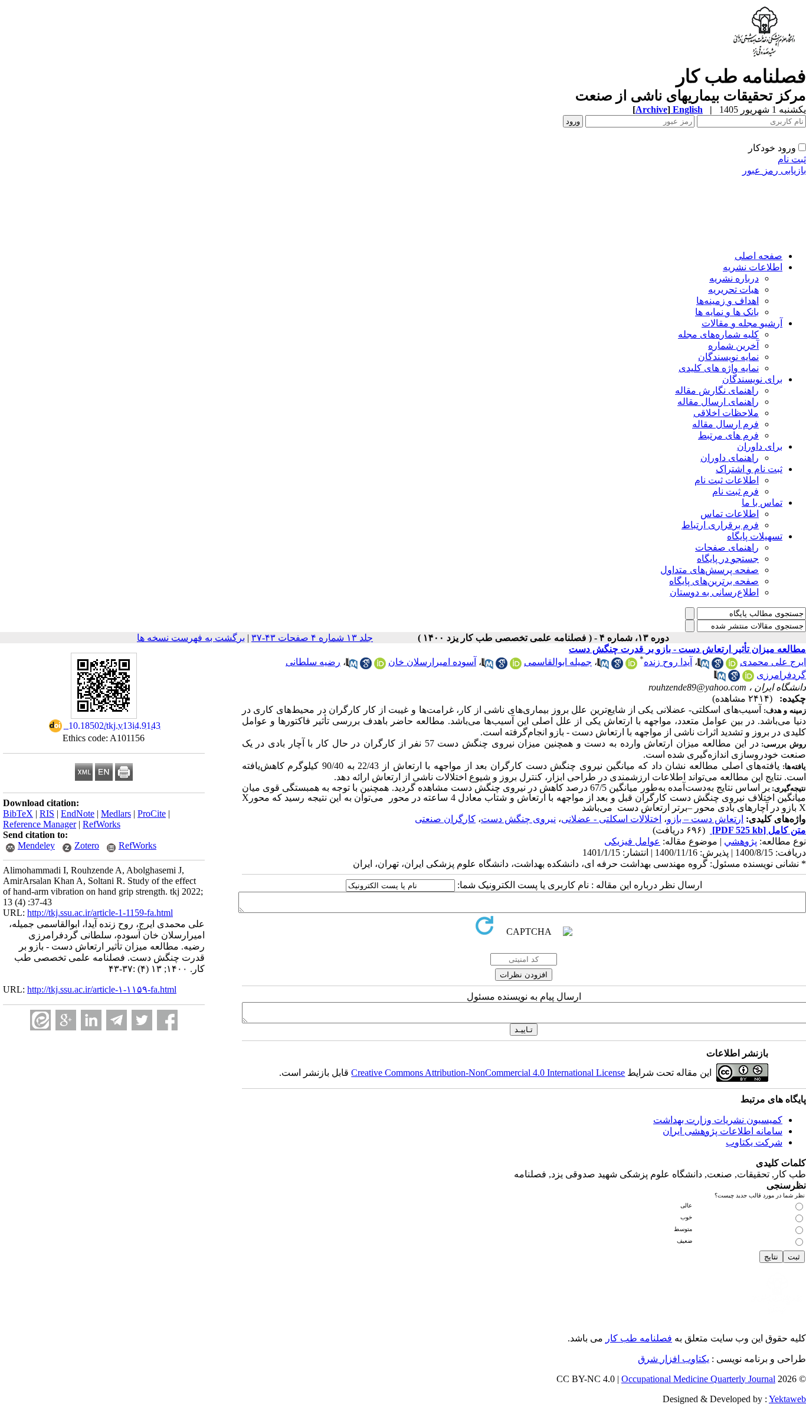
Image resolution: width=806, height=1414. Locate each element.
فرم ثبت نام (735, 491)
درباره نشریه (734, 278)
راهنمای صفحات (727, 547)
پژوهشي (740, 841)
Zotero (86, 845)
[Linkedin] (91, 1020)
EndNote (77, 814)
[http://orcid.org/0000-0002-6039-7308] (380, 666)
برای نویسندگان (752, 379)
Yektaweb (787, 1399)
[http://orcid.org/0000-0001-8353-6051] (732, 666)
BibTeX (18, 814)
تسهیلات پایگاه (754, 536)
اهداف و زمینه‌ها (727, 301)
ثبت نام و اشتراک (749, 469)
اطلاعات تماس (729, 514)
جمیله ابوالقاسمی (558, 662)
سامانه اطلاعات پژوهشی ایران (722, 1131)
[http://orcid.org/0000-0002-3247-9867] (631, 666)
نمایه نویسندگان (728, 357)
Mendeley (36, 845)
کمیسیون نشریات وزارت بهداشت (717, 1120)
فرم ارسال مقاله (725, 424)
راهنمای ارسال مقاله (718, 402)
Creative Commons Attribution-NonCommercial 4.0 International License (488, 1073)
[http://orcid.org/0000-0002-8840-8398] (748, 678)
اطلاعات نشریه (752, 267)
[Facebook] (167, 1020)
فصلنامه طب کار (638, 1338)
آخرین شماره (733, 346)
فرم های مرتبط (728, 435)
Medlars (116, 814)
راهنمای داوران (729, 458)
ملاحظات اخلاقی (726, 413)
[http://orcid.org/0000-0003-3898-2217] (516, 666)
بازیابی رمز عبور (774, 170)
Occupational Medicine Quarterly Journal (698, 1379)
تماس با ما (762, 502)
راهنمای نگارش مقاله (717, 390)
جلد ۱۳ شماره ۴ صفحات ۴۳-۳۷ (312, 638)
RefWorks (101, 824)
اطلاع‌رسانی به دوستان (714, 592)
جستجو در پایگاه (728, 559)
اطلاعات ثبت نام (726, 480)
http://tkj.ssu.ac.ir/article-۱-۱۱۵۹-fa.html (101, 989)
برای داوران (759, 446)
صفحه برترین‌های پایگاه (714, 581)
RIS (47, 814)
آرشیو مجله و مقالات (742, 323)
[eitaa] (40, 1020)
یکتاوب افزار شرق (673, 1359)
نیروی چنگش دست (518, 819)
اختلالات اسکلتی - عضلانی (611, 819)
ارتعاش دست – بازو (705, 819)
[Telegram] (116, 1020)
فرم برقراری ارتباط (720, 525)
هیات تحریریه (733, 289)
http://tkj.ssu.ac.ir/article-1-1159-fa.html (100, 913)
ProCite (151, 814)
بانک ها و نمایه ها (727, 312)
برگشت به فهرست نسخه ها (191, 638)
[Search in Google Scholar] (717, 666)
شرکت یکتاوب (754, 1142)
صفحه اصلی (758, 256)
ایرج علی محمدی (773, 662)
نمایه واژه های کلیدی (719, 368)
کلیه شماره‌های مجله (718, 334)
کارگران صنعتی (445, 819)
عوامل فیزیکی (632, 841)
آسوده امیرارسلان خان (432, 662)
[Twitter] (142, 1020)
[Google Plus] (65, 1020)
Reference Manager (39, 824)
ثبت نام (792, 159)
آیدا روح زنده (668, 662)
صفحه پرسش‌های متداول (709, 570)
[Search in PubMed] (703, 666)
